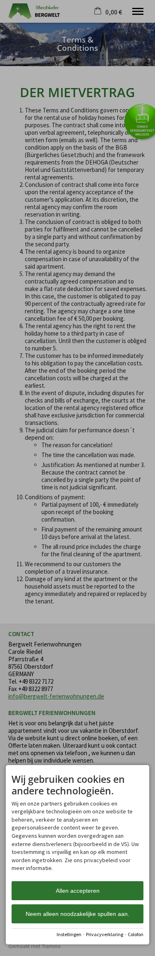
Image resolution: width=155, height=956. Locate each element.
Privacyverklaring (104, 934)
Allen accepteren (78, 890)
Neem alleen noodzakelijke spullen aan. (77, 914)
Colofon (135, 934)
